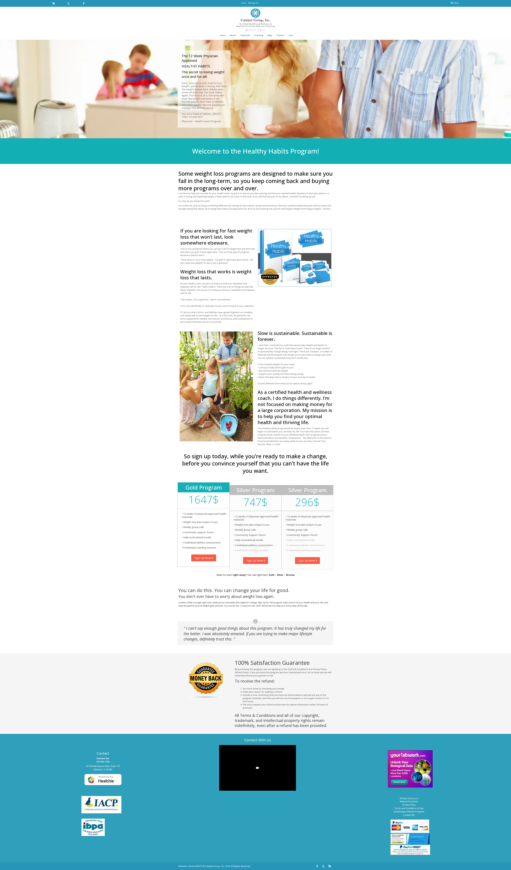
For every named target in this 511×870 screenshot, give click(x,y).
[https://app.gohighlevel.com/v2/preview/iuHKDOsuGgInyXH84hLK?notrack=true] (255, 20)
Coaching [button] (258, 35)
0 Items (456, 3)
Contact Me (409, 815)
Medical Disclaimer (409, 801)
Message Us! (253, 3)
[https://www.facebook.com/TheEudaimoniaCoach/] (83, 3)
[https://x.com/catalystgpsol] (68, 3)
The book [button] (245, 35)
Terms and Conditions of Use (408, 808)
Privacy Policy (409, 804)
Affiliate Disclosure (409, 798)
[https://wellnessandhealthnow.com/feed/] (53, 3)
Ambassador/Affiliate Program (409, 811)
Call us (243, 3)
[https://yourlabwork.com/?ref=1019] (410, 768)
